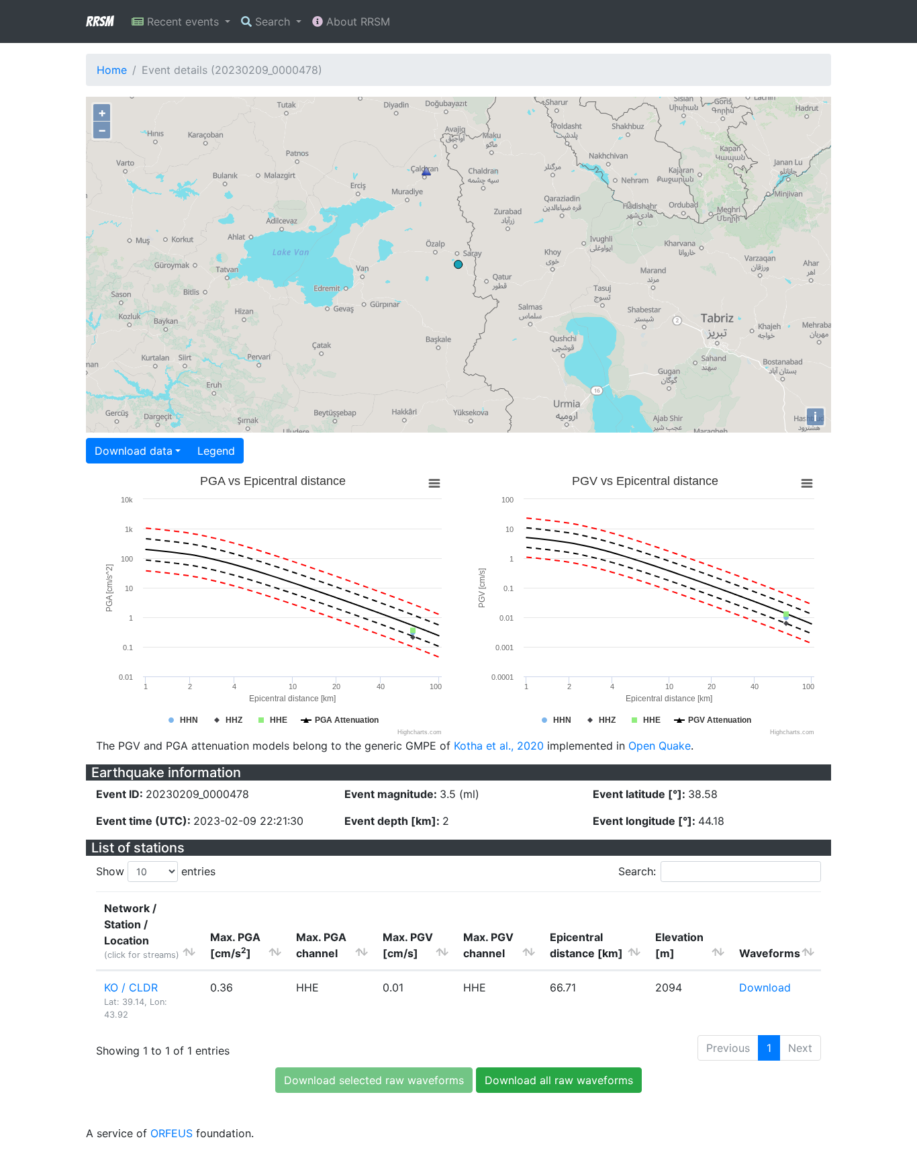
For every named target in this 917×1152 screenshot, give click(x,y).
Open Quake (659, 745)
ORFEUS (171, 1133)
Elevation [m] (679, 945)
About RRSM (356, 21)
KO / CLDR (131, 987)
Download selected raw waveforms (374, 1080)
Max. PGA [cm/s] (235, 945)
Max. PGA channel (321, 945)
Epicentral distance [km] (586, 945)
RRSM (99, 21)
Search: (637, 871)
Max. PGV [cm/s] (408, 945)
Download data (134, 450)
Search (272, 21)
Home (112, 70)
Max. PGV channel (488, 945)
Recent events (183, 21)
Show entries (155, 871)
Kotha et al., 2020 (499, 745)
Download (765, 987)
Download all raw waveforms (559, 1080)
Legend (216, 450)
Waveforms (769, 953)
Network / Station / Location (141, 930)
